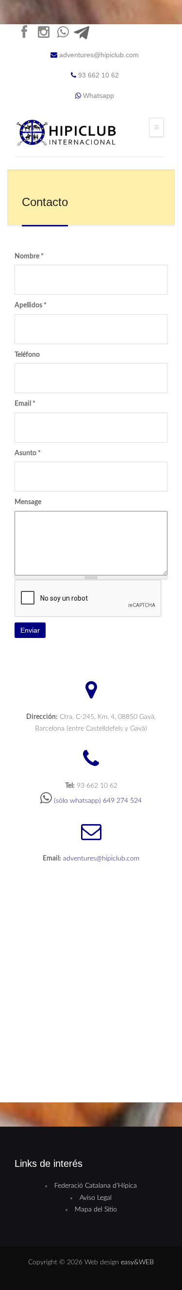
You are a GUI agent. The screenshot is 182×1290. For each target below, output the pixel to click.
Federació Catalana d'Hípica (95, 1185)
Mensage (28, 502)
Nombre (29, 256)
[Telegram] (82, 34)
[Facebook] (24, 34)
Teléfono (27, 354)
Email (25, 403)
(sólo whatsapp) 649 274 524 (98, 800)
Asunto (28, 453)
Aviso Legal (96, 1197)
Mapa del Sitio (96, 1209)
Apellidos (31, 305)
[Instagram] (43, 34)
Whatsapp (97, 95)
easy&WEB (137, 1262)
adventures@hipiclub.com (99, 55)
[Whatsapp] (63, 34)
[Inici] (67, 134)
